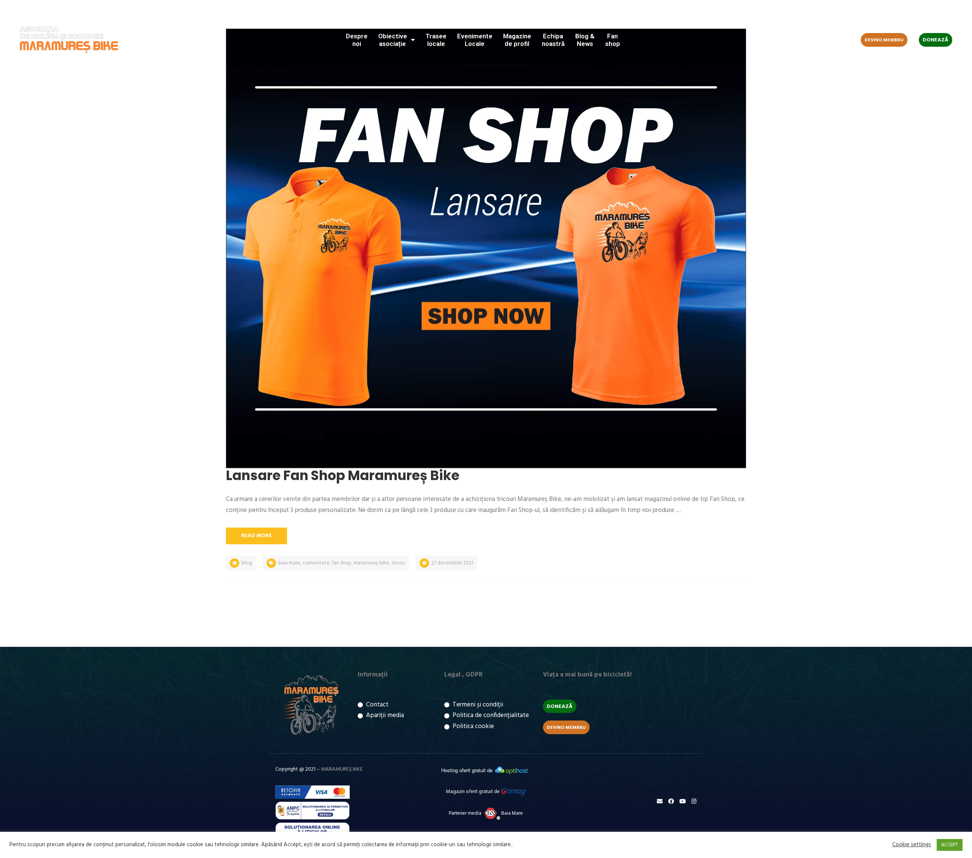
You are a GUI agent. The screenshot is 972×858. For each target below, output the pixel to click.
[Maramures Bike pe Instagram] (943, 13)
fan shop (341, 563)
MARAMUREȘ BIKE (342, 769)
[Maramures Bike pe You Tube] (932, 13)
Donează (935, 40)
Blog (246, 563)
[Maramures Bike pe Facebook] (920, 13)
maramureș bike (371, 563)
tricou (398, 563)
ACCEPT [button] (949, 845)
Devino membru (884, 40)
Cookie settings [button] (911, 845)
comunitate (316, 563)
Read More (256, 535)
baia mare (289, 563)
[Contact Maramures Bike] (660, 801)
